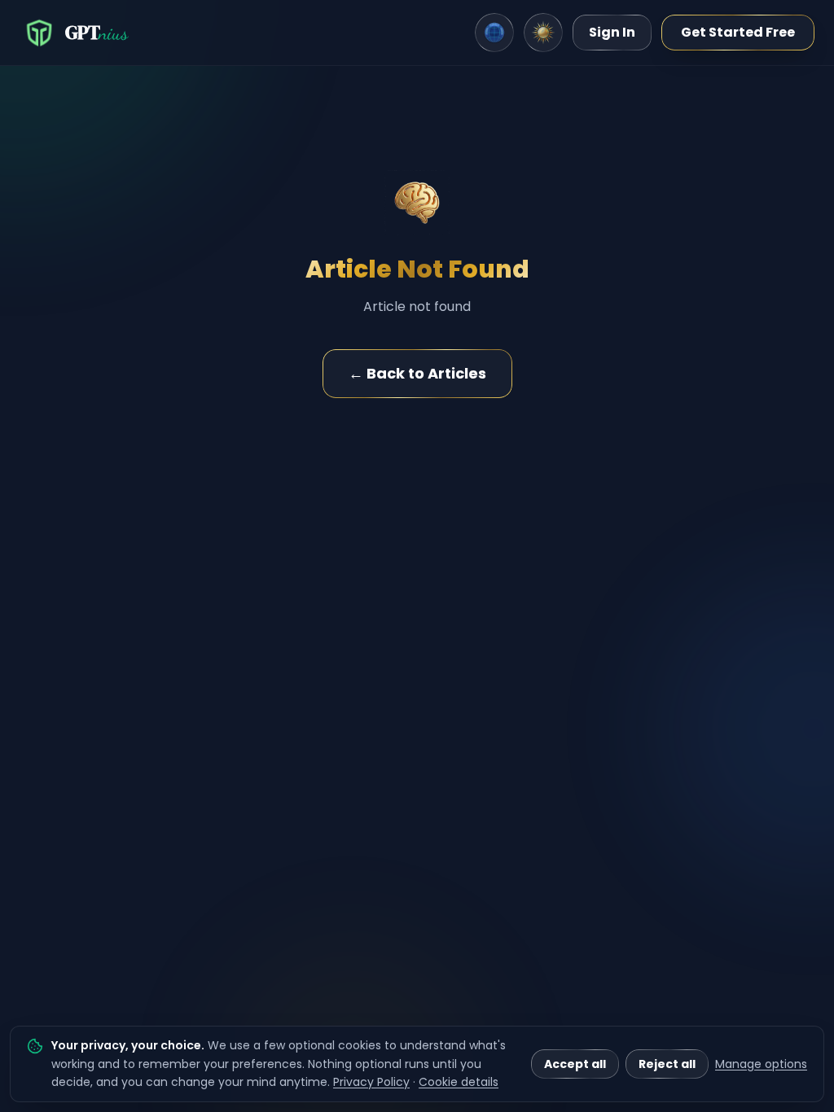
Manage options (761, 1064)
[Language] (494, 32)
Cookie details (458, 1082)
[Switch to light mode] (543, 32)
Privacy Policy (371, 1082)
